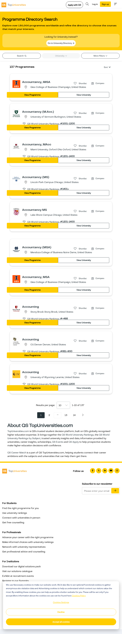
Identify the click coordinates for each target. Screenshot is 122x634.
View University (83, 95)
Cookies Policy (79, 595)
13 (66, 415)
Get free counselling (13, 522)
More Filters (99, 55)
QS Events (57, 441)
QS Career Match (16, 452)
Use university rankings (14, 513)
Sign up (105, 4)
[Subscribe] (115, 490)
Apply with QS (74, 5)
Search (20, 55)
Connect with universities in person (21, 517)
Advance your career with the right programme (27, 537)
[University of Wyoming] (16, 374)
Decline (61, 612)
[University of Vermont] (16, 113)
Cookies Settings (61, 602)
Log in (95, 4)
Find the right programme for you (20, 508)
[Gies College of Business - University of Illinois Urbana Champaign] (16, 83)
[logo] (13, 4)
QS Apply (74, 441)
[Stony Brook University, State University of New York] (16, 308)
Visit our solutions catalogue (17, 571)
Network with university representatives (24, 546)
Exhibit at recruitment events (18, 576)
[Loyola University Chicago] (16, 211)
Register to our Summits (15, 580)
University (60, 55)
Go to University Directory (60, 43)
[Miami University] (16, 146)
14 (74, 415)
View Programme (32, 95)
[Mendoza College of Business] (16, 249)
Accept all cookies (61, 621)
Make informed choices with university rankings (28, 542)
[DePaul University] (16, 178)
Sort (106, 67)
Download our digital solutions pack (21, 566)
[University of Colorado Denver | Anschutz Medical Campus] (16, 341)
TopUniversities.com (18, 431)
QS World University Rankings (78, 434)
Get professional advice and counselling (23, 551)
